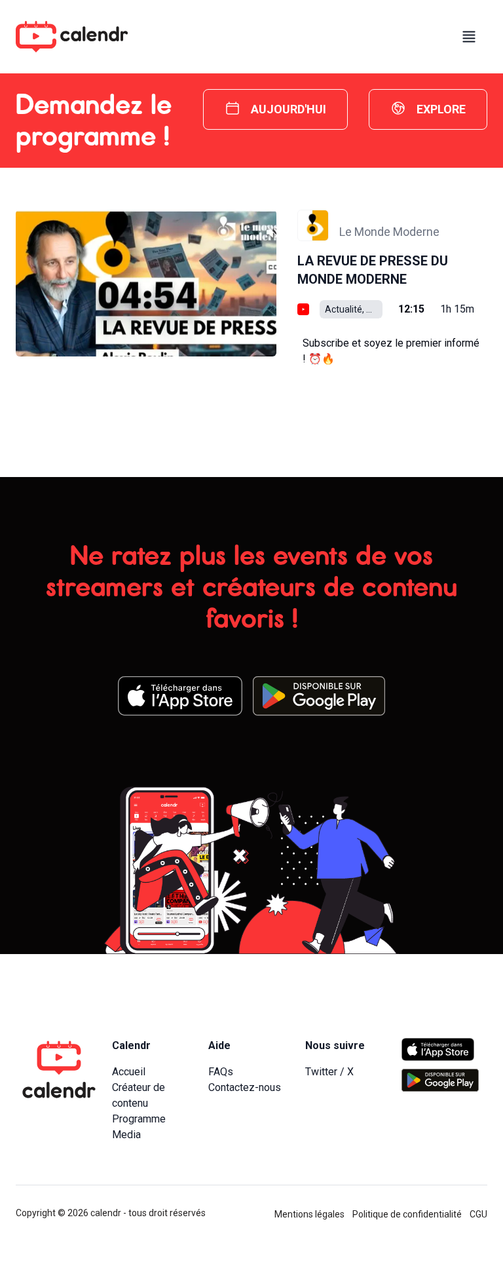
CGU (478, 1214)
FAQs (220, 1071)
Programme (139, 1119)
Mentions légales (309, 1214)
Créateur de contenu (138, 1095)
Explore (441, 109)
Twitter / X (329, 1071)
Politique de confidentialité (407, 1214)
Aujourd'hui (288, 109)
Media (126, 1134)
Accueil (128, 1071)
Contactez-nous (244, 1087)
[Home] (72, 36)
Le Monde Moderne (389, 232)
